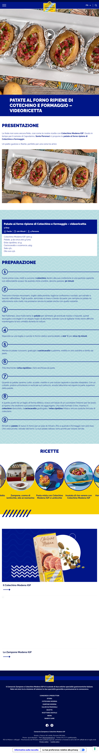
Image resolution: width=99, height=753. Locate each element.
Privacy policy (44, 742)
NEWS (49, 716)
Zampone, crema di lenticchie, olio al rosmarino (20, 496)
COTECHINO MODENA (49, 701)
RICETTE (50, 710)
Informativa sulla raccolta (26, 750)
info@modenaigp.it (48, 737)
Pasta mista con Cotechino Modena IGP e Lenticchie (49, 496)
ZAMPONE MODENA (49, 704)
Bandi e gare (49, 718)
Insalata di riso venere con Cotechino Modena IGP (79, 496)
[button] (88, 5)
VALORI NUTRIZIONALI (49, 707)
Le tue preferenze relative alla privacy (60, 750)
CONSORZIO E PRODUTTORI (49, 695)
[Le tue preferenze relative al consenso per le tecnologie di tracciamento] (94, 748)
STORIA (49, 698)
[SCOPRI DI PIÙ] (48, 589)
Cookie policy (55, 742)
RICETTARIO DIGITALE (49, 713)
